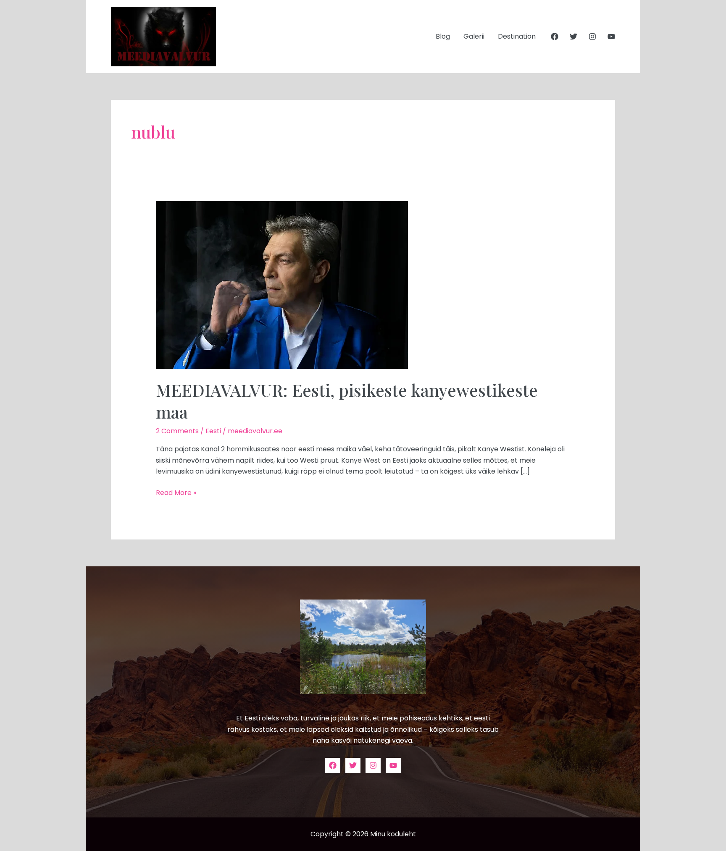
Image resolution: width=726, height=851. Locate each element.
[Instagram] (592, 36)
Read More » (176, 492)
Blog (443, 36)
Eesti (213, 431)
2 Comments (177, 431)
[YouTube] (611, 36)
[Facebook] (554, 36)
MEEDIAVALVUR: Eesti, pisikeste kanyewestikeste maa (347, 401)
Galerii (473, 36)
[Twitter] (573, 36)
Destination (517, 36)
